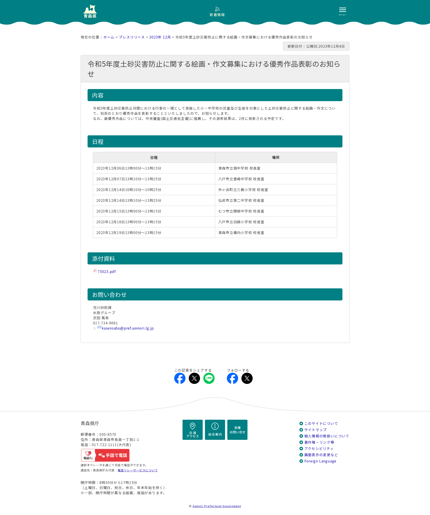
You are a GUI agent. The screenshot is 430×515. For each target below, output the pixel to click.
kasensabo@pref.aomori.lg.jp (128, 328)
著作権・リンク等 (319, 442)
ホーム (108, 37)
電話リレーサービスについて (138, 470)
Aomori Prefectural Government (217, 506)
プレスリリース (132, 37)
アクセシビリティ (319, 448)
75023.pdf (107, 271)
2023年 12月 (160, 37)
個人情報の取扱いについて (326, 435)
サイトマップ (315, 429)
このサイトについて (321, 423)
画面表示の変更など (321, 454)
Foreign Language (320, 461)
